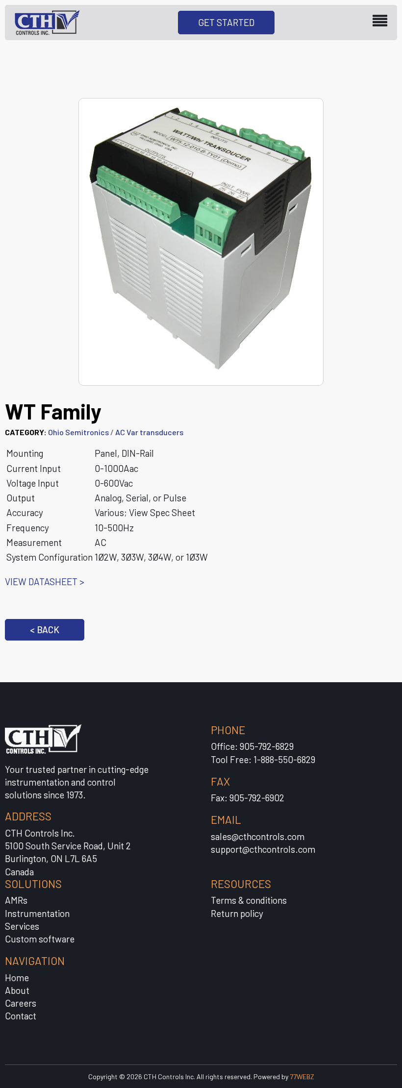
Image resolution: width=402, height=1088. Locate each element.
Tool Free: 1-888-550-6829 (263, 759)
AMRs (16, 900)
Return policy (237, 913)
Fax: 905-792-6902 (247, 797)
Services (22, 926)
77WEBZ (302, 1076)
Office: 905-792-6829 (252, 746)
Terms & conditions (249, 900)
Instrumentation (37, 913)
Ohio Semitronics (78, 432)
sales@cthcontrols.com (257, 836)
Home (17, 977)
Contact (20, 1015)
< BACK (44, 629)
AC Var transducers (149, 432)
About (17, 990)
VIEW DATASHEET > (44, 581)
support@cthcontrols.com (263, 849)
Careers (20, 1003)
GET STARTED (226, 22)
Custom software (40, 938)
